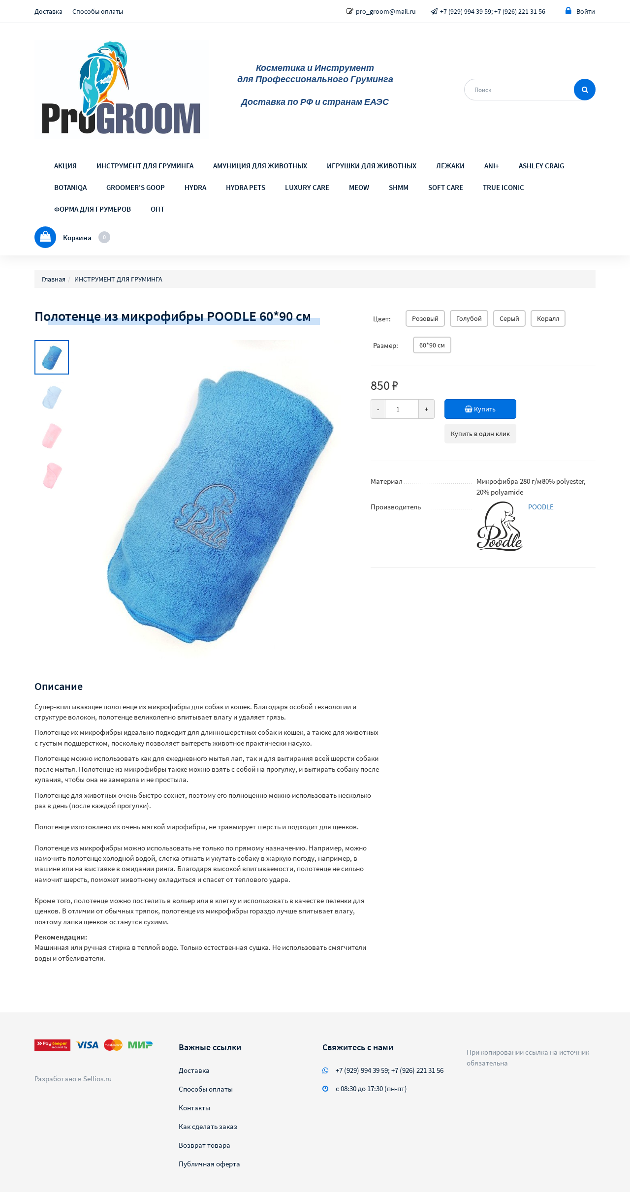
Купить (484, 409)
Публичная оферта (209, 1163)
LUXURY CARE (307, 187)
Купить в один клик (480, 433)
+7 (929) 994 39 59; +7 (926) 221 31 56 (492, 11)
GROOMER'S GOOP (135, 187)
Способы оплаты (97, 11)
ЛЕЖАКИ (450, 165)
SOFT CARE (445, 187)
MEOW (359, 187)
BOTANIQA (70, 187)
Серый (509, 318)
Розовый (425, 318)
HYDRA (195, 187)
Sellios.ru (97, 1078)
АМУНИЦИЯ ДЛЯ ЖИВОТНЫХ (260, 165)
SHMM (399, 187)
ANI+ (491, 165)
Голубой (469, 318)
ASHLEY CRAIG (541, 165)
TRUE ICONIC (503, 187)
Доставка (48, 11)
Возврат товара (204, 1145)
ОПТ (157, 209)
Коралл (548, 318)
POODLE (541, 506)
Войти (585, 11)
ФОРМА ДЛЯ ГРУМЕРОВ (92, 209)
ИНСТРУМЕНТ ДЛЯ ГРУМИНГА (144, 165)
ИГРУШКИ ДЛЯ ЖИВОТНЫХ (371, 165)
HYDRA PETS (245, 187)
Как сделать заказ (208, 1126)
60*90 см (432, 345)
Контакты (194, 1107)
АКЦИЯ (65, 165)
